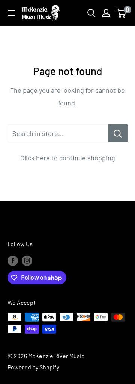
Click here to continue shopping (67, 158)
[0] (121, 13)
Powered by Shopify (33, 367)
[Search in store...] (118, 133)
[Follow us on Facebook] (13, 260)
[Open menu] (11, 13)
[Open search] (91, 13)
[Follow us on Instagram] (27, 260)
